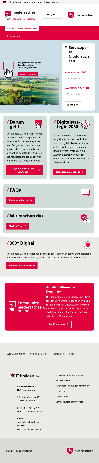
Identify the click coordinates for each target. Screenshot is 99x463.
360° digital (58, 354)
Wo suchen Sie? (75, 88)
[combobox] (76, 78)
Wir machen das (16, 354)
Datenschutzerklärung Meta (69, 402)
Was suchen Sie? (76, 72)
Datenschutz (62, 396)
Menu (54, 15)
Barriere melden (63, 380)
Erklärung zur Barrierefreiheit (70, 375)
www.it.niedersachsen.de (29, 429)
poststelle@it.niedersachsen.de (32, 422)
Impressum (61, 391)
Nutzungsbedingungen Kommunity (73, 386)
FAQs (72, 354)
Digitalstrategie (39, 354)
